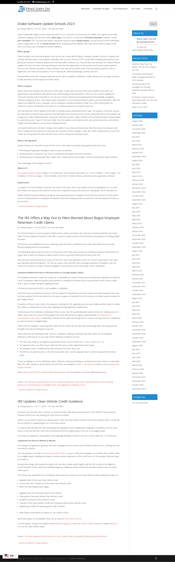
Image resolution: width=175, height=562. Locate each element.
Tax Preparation (120, 9)
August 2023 (137, 204)
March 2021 (137, 318)
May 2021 (136, 310)
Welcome (85, 9)
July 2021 (136, 302)
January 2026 (137, 125)
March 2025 (137, 144)
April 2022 (136, 266)
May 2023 (136, 215)
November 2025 (139, 133)
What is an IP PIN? (139, 107)
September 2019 (139, 389)
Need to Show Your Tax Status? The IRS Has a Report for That (144, 67)
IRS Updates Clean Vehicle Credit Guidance (50, 401)
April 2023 (136, 219)
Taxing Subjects (26, 28)
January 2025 (137, 152)
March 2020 (137, 365)
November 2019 (139, 381)
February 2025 (138, 148)
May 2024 (136, 172)
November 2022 (139, 239)
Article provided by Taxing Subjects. (33, 206)
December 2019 (138, 377)
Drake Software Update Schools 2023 (46, 23)
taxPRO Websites (78, 558)
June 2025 (136, 141)
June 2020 (136, 353)
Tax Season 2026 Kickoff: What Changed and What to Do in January (143, 77)
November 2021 (139, 286)
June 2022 (136, 259)
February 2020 (138, 369)
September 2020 (139, 341)
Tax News (147, 9)
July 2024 (136, 164)
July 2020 (136, 349)
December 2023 (138, 188)
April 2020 (136, 361)
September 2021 (139, 294)
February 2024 (138, 180)
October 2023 (137, 196)
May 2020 (136, 357)
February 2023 (138, 227)
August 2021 (137, 298)
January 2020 (137, 373)
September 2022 (139, 247)
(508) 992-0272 (24, 2)
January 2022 (137, 278)
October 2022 (137, 243)
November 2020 (139, 333)
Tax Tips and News (56, 28)
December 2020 (138, 330)
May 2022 (136, 263)
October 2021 (137, 290)
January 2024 (137, 184)
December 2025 (138, 129)
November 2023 (139, 192)
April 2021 (136, 314)
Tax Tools (135, 9)
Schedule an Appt (101, 9)
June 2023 (136, 211)
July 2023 (136, 207)
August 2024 (137, 160)
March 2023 (137, 223)
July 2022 (136, 255)
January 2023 (137, 231)
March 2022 (137, 270)
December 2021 (138, 282)
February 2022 (138, 274)
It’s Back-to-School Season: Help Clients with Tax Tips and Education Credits (144, 100)
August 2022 (137, 251)
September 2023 (139, 200)
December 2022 (138, 235)
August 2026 (137, 121)
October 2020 (137, 337)
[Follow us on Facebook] (53, 2)
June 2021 (136, 306)
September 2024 (139, 156)
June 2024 (136, 168)
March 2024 (137, 176)
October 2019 (137, 385)
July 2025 (136, 137)
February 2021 (138, 322)
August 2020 (137, 345)
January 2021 (137, 326)
